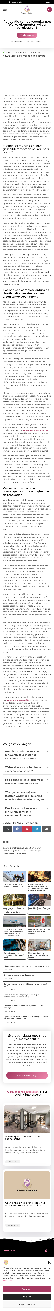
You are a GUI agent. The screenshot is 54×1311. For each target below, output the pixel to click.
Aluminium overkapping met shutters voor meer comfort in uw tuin (13, 910)
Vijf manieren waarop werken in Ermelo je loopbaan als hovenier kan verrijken (26, 1017)
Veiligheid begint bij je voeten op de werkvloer (13, 885)
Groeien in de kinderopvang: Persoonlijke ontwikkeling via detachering (21, 996)
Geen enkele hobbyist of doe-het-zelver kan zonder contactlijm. (25, 1204)
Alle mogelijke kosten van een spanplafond (23, 1137)
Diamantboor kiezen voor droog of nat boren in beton (27, 966)
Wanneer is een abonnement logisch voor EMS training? (24, 1007)
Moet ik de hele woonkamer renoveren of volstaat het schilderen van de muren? (27, 755)
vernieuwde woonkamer (35, 430)
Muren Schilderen (32, 848)
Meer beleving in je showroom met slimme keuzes (38, 955)
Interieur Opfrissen (12, 848)
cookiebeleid (8, 1280)
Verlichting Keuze (11, 851)
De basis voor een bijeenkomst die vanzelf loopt (13, 955)
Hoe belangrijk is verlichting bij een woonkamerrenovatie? (27, 781)
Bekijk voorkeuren (27, 1304)
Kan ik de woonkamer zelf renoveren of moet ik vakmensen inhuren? (27, 812)
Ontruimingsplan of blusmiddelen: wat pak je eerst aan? (25, 985)
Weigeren (27, 1297)
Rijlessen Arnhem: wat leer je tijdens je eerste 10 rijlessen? (39, 931)
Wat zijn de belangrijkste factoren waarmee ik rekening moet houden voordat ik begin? (27, 796)
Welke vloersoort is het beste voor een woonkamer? (27, 769)
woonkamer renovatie (17, 700)
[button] (49, 1262)
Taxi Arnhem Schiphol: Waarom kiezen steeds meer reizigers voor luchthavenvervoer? (13, 932)
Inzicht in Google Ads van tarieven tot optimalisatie (39, 909)
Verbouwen (27, 35)
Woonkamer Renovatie (14, 853)
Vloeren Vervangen (31, 851)
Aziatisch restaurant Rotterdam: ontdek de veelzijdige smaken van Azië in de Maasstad (38, 887)
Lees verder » (9, 970)
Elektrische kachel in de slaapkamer (19, 975)
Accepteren (27, 1289)
